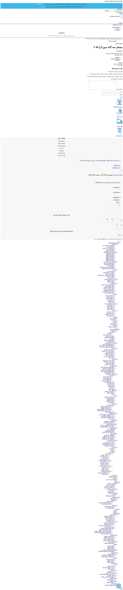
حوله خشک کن (113, 365)
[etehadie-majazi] (115, 212)
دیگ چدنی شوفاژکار (109, 391)
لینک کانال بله (39, 4)
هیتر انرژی (111, 375)
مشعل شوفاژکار (110, 401)
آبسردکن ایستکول (109, 495)
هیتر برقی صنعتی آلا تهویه (108, 444)
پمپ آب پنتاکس (104, 455)
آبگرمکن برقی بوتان (109, 434)
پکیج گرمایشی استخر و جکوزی (109, 549)
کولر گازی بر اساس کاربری (110, 261)
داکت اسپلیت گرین (109, 286)
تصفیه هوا (114, 505)
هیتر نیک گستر (110, 383)
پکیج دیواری (114, 330)
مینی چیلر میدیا (110, 315)
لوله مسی (111, 490)
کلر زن (115, 564)
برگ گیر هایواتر (110, 579)
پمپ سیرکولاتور (113, 413)
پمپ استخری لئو (110, 520)
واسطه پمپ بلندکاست (108, 422)
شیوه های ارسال (61, 143)
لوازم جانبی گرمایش (112, 483)
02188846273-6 (116, 167)
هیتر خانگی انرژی (107, 379)
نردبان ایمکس (110, 571)
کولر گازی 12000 (110, 255)
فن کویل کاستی (110, 307)
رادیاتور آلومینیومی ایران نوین (107, 347)
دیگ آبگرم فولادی (113, 476)
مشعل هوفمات (110, 399)
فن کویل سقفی (110, 309)
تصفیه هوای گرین (110, 507)
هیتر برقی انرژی (110, 441)
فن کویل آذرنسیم (110, 298)
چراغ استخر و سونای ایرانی (107, 556)
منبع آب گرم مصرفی (106, 471)
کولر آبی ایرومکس (109, 273)
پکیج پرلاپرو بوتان (107, 334)
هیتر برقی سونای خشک (111, 572)
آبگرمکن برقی (113, 433)
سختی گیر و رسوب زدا (111, 479)
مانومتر (115, 512)
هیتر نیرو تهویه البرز (109, 382)
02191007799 (116, 165)
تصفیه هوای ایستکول (109, 506)
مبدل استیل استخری (109, 526)
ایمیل (121, 94)
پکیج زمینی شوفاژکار (109, 361)
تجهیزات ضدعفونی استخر (111, 585)
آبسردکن (115, 494)
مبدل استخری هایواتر (109, 524)
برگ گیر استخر (113, 578)
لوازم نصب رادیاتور (109, 486)
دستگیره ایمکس (110, 582)
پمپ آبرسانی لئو (104, 459)
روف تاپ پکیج (113, 324)
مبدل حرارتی (114, 403)
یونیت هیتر (114, 447)
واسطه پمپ (114, 420)
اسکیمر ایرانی (110, 545)
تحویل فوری (119, 126)
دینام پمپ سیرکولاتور (112, 424)
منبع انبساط (114, 499)
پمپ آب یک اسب (104, 463)
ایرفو (113, 394)
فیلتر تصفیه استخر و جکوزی (107, 528)
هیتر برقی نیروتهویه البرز (108, 443)
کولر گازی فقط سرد (109, 264)
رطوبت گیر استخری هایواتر (107, 576)
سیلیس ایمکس (110, 560)
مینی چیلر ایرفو (110, 313)
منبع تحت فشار (110, 501)
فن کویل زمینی (110, 306)
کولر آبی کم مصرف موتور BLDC (106, 275)
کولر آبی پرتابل (110, 276)
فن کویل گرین (110, 299)
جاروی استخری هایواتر (108, 537)
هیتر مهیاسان (111, 386)
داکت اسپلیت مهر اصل (108, 288)
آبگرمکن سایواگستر (109, 430)
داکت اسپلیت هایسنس (108, 287)
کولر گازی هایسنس (109, 250)
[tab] (117, 57)
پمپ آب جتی (105, 467)
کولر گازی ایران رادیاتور (108, 248)
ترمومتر (115, 510)
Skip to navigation (109, 1)
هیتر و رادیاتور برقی (112, 440)
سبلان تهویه (111, 452)
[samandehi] (117, 199)
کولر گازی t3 (111, 265)
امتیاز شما (119, 79)
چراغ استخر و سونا (112, 553)
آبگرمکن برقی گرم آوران (108, 438)
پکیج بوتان (111, 332)
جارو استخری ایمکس (109, 536)
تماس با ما (61, 150)
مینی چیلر (114, 310)
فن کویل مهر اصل (109, 295)
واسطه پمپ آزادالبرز (109, 421)
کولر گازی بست (110, 249)
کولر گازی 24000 (110, 257)
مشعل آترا (102, 38)
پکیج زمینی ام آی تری (109, 364)
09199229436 (116, 192)
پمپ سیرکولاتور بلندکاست (108, 415)
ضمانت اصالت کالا (118, 107)
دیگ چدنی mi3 (110, 392)
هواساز (115, 317)
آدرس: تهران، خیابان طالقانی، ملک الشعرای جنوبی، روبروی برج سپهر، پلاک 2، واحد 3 (100, 160)
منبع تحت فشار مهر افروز (105, 502)
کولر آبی (115, 269)
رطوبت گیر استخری (112, 575)
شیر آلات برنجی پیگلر (109, 487)
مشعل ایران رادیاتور (109, 397)
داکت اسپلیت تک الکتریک (108, 291)
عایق (115, 480)
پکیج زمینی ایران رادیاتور (108, 360)
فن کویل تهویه (110, 301)
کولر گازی (114, 244)
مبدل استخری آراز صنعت (105, 525)
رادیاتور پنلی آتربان (109, 355)
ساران (112, 451)
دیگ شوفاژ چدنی (113, 390)
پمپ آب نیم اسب (104, 461)
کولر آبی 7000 (110, 282)
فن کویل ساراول (110, 296)
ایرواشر (115, 321)
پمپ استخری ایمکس (109, 516)
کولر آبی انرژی (110, 271)
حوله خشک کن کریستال (108, 368)
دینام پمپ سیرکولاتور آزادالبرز (107, 425)
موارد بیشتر (111, 302)
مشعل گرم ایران (110, 398)
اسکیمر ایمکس (110, 547)
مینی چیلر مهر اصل (109, 314)
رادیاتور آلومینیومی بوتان (108, 344)
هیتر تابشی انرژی (107, 378)
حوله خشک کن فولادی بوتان (107, 367)
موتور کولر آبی (110, 491)
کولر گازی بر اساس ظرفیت (110, 252)
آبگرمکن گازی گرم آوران (108, 432)
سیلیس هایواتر (110, 562)
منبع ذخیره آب (113, 498)
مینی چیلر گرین (110, 311)
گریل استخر (114, 583)
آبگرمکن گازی (113, 428)
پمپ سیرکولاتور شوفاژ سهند (107, 417)
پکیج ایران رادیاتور (110, 336)
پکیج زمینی (114, 359)
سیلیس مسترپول (110, 559)
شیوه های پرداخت (61, 145)
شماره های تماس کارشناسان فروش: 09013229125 (108, 182)
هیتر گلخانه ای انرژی (106, 380)
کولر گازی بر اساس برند (108, 245)
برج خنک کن (114, 319)
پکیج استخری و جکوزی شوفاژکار (106, 551)
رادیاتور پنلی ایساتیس (109, 349)
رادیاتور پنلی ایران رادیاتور (108, 351)
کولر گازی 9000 (110, 253)
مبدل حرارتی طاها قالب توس (104, 409)
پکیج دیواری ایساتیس (109, 337)
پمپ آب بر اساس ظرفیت (105, 460)
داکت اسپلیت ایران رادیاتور (107, 284)
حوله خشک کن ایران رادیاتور (107, 370)
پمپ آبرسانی (108, 453)
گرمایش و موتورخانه (115, 38)
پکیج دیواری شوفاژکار (109, 340)
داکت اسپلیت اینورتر (109, 292)
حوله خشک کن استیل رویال (107, 371)
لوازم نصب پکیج (110, 484)
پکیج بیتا (109, 333)
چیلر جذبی (114, 322)
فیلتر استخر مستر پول (106, 533)
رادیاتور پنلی (114, 348)
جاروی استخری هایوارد (108, 540)
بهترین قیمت (119, 116)
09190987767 (116, 197)
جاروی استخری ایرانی (109, 539)
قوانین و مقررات (61, 155)
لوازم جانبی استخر (112, 493)
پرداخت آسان (119, 135)
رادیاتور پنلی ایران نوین (108, 356)
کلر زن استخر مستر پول (108, 567)
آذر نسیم (112, 449)
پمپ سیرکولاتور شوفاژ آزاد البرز (106, 414)
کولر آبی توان (111, 278)
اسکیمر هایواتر (110, 548)
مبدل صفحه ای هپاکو (106, 407)
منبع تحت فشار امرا (106, 503)
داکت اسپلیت (114, 283)
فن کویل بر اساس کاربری (111, 303)
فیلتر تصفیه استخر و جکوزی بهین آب (102, 530)
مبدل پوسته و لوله (109, 411)
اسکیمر (115, 544)
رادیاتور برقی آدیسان (109, 445)
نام (121, 91)
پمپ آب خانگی (104, 468)
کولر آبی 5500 (110, 280)
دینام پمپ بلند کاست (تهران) (107, 426)
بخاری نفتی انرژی (107, 376)
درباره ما (61, 148)
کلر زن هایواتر (110, 568)
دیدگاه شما (119, 89)
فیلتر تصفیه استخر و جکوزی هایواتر (103, 532)
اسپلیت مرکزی (113, 318)
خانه (121, 38)
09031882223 (116, 187)
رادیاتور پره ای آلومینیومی (111, 342)
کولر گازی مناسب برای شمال (107, 267)
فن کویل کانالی (110, 305)
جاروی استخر (113, 535)
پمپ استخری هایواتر (109, 517)
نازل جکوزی (114, 552)
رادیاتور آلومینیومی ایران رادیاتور (106, 345)
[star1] (118, 202)
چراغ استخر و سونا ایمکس (108, 555)
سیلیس (115, 558)
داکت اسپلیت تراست (109, 290)
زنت (116, 328)
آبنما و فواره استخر (112, 541)
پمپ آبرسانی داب (104, 456)
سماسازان (103, 239)
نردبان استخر (114, 570)
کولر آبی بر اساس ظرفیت (110, 279)
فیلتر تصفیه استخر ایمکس (105, 529)
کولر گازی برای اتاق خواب (108, 268)
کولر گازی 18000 (110, 256)
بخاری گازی (114, 475)
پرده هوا (115, 325)
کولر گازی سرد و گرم (109, 263)
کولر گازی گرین (110, 246)
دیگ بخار (115, 478)
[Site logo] (119, 9)
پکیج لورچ (111, 338)
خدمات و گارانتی (61, 153)
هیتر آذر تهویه (111, 384)
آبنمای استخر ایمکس (109, 543)
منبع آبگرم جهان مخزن (103, 472)
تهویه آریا (112, 448)
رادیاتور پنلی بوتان (110, 352)
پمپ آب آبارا (105, 457)
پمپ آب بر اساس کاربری (105, 466)
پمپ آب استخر (113, 514)
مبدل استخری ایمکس (109, 522)
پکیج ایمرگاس (110, 341)
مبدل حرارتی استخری (111, 521)
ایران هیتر (111, 387)
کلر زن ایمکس (110, 566)
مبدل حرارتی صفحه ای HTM (104, 410)
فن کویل (115, 294)
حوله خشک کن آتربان (109, 372)
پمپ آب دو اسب (104, 464)
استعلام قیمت (119, 51)
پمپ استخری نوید (110, 518)
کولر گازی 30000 (110, 259)
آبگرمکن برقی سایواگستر (108, 437)
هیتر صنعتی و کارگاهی (111, 374)
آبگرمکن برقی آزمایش (108, 436)
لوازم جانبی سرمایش (112, 489)
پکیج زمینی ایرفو (110, 363)
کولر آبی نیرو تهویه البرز (108, 272)
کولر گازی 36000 (110, 260)
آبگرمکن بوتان (110, 429)
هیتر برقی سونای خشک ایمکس (106, 574)
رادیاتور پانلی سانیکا (109, 353)
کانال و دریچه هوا (113, 326)
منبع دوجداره (105, 474)
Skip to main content (117, 1)
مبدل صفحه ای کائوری (105, 406)
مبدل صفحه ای (110, 405)
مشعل (107, 38)
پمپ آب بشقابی (104, 470)
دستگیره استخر (113, 581)
